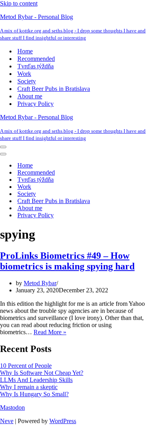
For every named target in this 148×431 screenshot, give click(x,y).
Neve (6, 421)
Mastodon (12, 407)
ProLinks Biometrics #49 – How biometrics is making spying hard (67, 260)
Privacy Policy (35, 103)
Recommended (36, 58)
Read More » (50, 332)
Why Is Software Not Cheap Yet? (41, 372)
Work (24, 73)
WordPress (62, 421)
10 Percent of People (26, 365)
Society (26, 81)
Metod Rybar (40, 283)
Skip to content (18, 3)
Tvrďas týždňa (35, 66)
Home (25, 51)
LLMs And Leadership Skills (36, 379)
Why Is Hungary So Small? (34, 394)
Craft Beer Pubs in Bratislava (53, 88)
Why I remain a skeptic (29, 387)
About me (29, 96)
